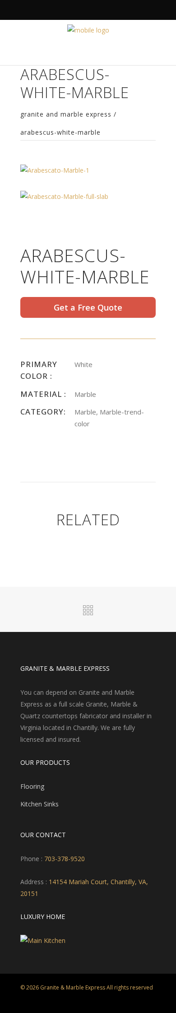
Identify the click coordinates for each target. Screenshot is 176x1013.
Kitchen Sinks (39, 804)
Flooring (32, 786)
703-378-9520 (63, 858)
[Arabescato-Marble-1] (54, 169)
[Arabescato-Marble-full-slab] (64, 195)
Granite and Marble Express (65, 114)
